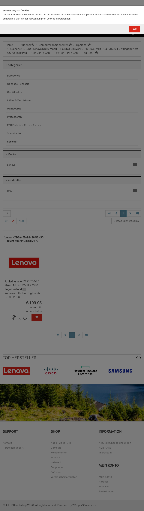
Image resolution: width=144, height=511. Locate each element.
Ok (134, 29)
